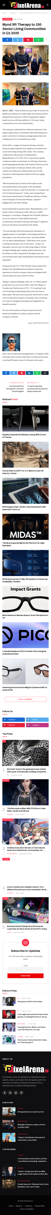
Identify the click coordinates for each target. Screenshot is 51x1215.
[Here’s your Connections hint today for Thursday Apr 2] (8, 1039)
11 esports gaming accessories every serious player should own (37, 388)
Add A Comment (25, 699)
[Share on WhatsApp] (39, 40)
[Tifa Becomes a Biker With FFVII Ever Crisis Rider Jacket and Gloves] (25, 792)
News (5, 898)
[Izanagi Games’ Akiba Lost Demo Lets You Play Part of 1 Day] (8, 1027)
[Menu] (4, 5)
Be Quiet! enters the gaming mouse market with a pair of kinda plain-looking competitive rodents (27, 771)
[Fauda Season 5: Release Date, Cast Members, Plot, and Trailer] (8, 1184)
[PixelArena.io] (26, 5)
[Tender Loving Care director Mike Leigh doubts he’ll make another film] (8, 1171)
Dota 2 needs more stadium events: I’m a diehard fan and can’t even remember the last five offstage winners (27, 889)
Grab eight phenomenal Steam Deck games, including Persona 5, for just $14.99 (33, 1016)
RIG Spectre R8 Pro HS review (30, 1002)
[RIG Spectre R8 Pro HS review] (8, 1001)
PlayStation (7, 820)
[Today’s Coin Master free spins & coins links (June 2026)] (8, 1137)
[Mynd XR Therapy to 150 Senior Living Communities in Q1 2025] (25, 60)
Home (11, 1206)
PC (4, 741)
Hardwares (7, 19)
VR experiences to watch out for (31, 1112)
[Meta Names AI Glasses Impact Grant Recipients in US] (25, 599)
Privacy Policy (40, 1206)
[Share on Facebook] (7, 40)
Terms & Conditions (27, 1209)
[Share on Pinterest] (28, 40)
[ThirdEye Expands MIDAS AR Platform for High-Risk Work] (25, 527)
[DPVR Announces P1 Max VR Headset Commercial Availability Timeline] (25, 563)
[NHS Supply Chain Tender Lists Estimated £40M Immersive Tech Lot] (25, 491)
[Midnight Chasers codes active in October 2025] (8, 1124)
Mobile (6, 780)
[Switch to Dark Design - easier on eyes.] (47, 5)
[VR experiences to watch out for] (8, 1111)
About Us (19, 1206)
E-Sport (6, 859)
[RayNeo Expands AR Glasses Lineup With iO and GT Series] (25, 418)
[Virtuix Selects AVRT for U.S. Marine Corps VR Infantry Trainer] (25, 455)
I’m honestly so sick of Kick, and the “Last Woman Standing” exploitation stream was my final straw (33, 1161)
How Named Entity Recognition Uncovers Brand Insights (15, 388)
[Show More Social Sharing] (46, 40)
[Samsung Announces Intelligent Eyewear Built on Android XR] (25, 671)
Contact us (28, 1206)
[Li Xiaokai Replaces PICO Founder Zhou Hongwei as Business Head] (25, 635)
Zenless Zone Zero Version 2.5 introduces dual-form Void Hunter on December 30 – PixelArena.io (26, 850)
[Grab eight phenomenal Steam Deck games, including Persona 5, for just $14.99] (8, 1014)
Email (25, 966)
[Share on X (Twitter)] (18, 40)
